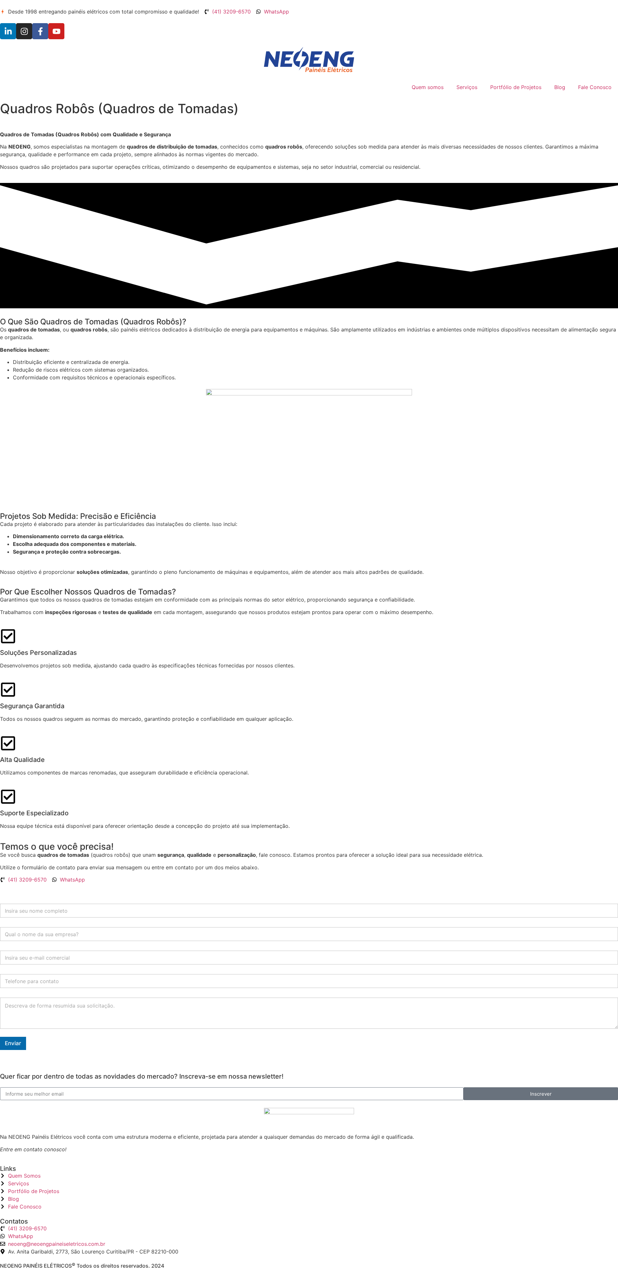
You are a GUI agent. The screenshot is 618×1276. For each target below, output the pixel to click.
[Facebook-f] (40, 31)
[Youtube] (56, 31)
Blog (559, 87)
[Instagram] (24, 31)
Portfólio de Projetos (515, 87)
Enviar (13, 1043)
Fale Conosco (595, 87)
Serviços (466, 87)
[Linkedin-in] (8, 31)
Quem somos (428, 87)
